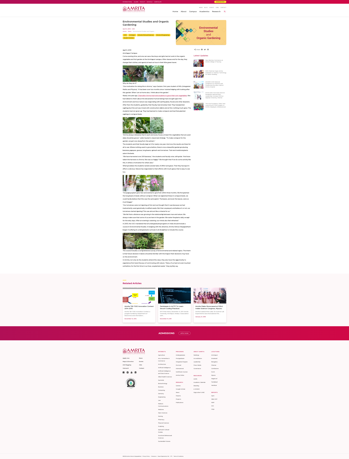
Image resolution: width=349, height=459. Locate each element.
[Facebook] (124, 372)
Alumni (136, 2)
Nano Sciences (162, 413)
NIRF (212, 402)
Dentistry (161, 393)
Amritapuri (132, 35)
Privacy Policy (146, 456)
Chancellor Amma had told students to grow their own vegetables (162, 96)
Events (211, 7)
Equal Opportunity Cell (163, 456)
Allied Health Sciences (165, 376)
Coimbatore (215, 368)
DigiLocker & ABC (199, 392)
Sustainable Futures (164, 441)
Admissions (220, 2)
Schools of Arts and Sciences (146, 35)
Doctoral (178, 365)
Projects (178, 399)
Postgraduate (180, 358)
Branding (196, 385)
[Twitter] (128, 372)
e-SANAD (197, 389)
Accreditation (198, 358)
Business (161, 387)
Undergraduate (180, 355)
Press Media (197, 365)
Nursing (160, 416)
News (201, 7)
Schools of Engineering (162, 35)
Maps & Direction (128, 361)
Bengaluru (214, 361)
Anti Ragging (127, 365)
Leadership (197, 361)
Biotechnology (162, 383)
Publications (179, 402)
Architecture (162, 364)
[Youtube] (131, 372)
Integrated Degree (181, 361)
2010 (125, 35)
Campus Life (158, 2)
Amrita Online (180, 375)
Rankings (196, 355)
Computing (161, 390)
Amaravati (214, 358)
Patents (178, 395)
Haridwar (214, 385)
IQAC (212, 395)
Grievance (153, 456)
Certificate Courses (182, 372)
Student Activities (129, 38)
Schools (149, 2)
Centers (178, 385)
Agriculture (161, 355)
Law (159, 400)
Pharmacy (161, 419)
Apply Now (184, 333)
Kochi (213, 372)
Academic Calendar (199, 382)
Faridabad (214, 382)
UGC (212, 406)
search (224, 11)
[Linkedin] (135, 372)
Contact (223, 7)
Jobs (217, 7)
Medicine (161, 409)
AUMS (195, 379)
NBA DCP (214, 399)
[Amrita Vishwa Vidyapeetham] (134, 9)
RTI (171, 456)
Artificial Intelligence (164, 367)
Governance (197, 368)
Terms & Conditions (178, 456)
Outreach (126, 368)
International (127, 2)
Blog (206, 7)
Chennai (213, 365)
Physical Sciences (163, 423)
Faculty (142, 2)
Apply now (126, 358)
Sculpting (161, 426)
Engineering (161, 397)
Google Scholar (180, 389)
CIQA (212, 409)
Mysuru (213, 375)
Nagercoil (214, 378)
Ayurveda (161, 380)
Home (125, 31)
